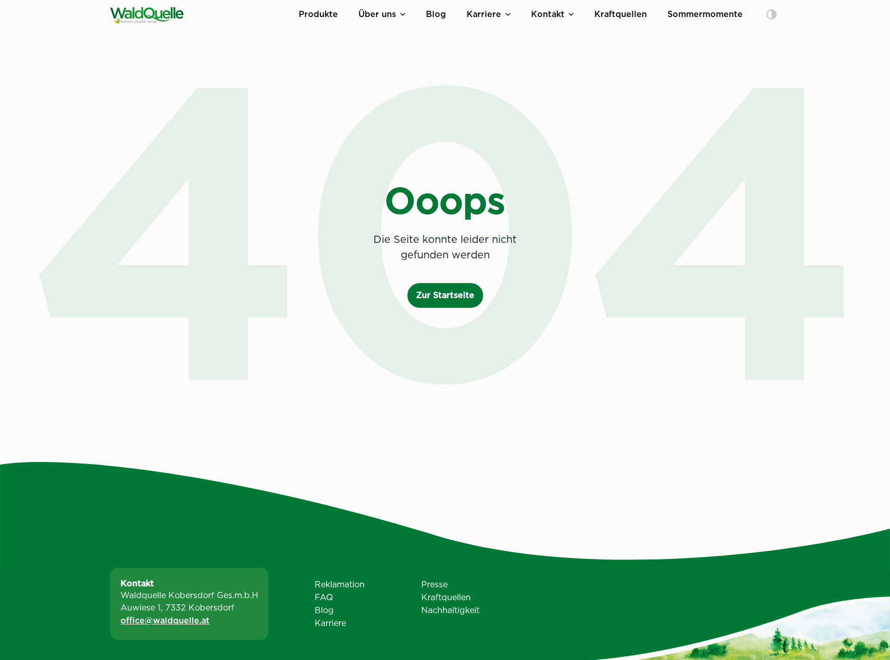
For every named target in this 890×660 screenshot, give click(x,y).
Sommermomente (705, 14)
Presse (434, 584)
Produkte (318, 14)
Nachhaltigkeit (450, 610)
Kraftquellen (620, 14)
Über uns (377, 14)
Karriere (484, 14)
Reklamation (340, 584)
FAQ (324, 597)
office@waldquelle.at (165, 620)
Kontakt (547, 14)
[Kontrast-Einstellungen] (771, 15)
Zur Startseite (445, 295)
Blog (436, 14)
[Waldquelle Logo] (146, 15)
